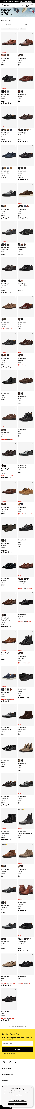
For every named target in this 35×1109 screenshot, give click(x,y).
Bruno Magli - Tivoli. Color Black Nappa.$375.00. (26, 535)
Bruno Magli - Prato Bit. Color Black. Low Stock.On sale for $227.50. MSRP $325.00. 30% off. (26, 610)
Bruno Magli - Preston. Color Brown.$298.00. (26, 86)
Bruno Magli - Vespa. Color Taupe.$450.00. (26, 754)
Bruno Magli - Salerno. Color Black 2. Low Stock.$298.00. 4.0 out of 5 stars (9, 350)
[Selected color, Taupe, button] (2, 319)
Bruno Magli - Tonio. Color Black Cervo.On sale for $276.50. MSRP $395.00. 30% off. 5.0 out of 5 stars (9, 1004)
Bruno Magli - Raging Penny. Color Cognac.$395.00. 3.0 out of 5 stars (9, 610)
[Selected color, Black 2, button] (2, 355)
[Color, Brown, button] (5, 129)
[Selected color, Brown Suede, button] (19, 206)
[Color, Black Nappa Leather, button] (5, 540)
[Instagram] (4, 1062)
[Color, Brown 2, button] (8, 129)
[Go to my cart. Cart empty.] (27, 5)
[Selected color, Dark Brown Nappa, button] (2, 540)
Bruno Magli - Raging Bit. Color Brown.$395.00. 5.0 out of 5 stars (9, 789)
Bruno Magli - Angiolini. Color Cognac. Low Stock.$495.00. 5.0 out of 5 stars (26, 896)
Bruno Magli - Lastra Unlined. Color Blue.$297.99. (9, 163)
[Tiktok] (10, 1062)
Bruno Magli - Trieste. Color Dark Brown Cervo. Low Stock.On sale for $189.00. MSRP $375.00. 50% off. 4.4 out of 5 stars (9, 460)
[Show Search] (23, 5)
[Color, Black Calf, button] (8, 55)
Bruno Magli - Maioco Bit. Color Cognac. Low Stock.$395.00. (9, 498)
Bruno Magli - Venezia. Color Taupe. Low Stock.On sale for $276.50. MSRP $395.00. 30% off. (9, 313)
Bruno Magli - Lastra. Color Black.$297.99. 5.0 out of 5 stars (26, 163)
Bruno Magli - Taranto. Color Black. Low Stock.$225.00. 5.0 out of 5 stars (9, 124)
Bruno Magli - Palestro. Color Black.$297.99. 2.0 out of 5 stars (9, 201)
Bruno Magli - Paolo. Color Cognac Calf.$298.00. (26, 49)
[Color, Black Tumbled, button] (5, 866)
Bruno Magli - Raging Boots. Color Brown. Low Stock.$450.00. (26, 719)
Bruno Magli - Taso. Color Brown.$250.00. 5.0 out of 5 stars (26, 124)
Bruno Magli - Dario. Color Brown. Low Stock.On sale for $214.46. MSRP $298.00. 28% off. (26, 498)
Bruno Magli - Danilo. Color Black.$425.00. (9, 754)
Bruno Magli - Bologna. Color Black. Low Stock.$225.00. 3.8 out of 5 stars (9, 86)
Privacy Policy (17, 1095)
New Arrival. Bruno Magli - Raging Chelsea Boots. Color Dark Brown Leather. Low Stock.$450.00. (26, 824)
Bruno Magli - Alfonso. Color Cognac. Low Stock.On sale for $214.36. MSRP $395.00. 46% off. (26, 350)
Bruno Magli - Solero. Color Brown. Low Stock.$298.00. (9, 647)
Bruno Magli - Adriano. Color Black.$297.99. (26, 238)
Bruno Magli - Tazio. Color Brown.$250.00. (26, 387)
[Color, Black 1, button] (22, 168)
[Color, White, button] (22, 938)
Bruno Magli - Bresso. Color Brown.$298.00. (26, 313)
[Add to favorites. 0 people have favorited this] (15, 33)
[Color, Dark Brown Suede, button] (22, 866)
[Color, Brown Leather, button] (5, 938)
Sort (26, 24)
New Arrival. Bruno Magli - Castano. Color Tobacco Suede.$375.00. (9, 860)
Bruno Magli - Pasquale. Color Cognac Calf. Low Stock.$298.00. (9, 49)
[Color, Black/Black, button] (5, 429)
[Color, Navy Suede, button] (5, 244)
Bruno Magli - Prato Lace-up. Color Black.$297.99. (26, 275)
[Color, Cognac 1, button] (22, 578)
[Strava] (15, 1062)
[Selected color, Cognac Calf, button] (2, 55)
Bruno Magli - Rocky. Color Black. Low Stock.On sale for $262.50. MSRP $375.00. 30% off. (26, 969)
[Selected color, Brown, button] (19, 91)
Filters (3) (10, 24)
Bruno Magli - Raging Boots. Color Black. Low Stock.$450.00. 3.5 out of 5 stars (9, 824)
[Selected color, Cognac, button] (19, 355)
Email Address (7, 1043)
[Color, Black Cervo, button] (5, 466)
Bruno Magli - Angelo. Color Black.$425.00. (9, 572)
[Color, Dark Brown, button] (5, 91)
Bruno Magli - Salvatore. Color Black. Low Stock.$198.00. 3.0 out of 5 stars (26, 933)
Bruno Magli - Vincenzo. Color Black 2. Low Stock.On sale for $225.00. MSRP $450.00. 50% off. (26, 647)
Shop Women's (21, 15)
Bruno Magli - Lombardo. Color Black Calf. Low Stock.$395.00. (9, 238)
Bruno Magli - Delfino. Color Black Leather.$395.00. (9, 933)
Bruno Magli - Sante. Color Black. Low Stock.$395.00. (26, 789)
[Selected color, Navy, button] (2, 689)
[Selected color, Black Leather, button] (2, 938)
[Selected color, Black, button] (2, 91)
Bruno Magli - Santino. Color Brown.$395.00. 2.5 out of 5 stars (9, 275)
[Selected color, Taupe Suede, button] (2, 429)
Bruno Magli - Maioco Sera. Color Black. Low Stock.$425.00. (26, 460)
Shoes (3, 29)
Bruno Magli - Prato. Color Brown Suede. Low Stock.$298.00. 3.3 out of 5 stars (26, 201)
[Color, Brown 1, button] (27, 129)
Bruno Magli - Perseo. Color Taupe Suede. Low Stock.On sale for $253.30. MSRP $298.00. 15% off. (9, 423)
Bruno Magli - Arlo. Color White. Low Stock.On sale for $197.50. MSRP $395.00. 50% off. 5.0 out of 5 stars (9, 969)
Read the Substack (26, 1)
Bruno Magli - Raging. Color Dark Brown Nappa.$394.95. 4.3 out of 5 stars (9, 535)
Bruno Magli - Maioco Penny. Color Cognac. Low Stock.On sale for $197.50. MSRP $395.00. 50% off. (26, 572)
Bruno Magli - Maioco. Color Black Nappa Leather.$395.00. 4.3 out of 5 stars (26, 684)
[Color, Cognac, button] (5, 355)
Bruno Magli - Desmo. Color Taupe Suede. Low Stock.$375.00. (26, 860)
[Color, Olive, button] (5, 319)
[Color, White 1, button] (5, 689)
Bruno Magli (12, 29)
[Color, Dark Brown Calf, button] (5, 55)
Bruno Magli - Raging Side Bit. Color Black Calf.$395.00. (9, 719)
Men (22, 29)
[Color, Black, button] (22, 91)
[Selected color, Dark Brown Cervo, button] (2, 466)
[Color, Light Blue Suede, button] (8, 168)
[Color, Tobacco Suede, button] (5, 902)
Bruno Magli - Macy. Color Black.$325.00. (26, 423)
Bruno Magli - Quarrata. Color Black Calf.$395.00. (9, 896)
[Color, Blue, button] (10, 129)
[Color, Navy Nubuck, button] (8, 91)
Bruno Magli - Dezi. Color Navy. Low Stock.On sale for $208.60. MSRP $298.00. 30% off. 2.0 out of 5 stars (9, 684)
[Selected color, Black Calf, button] (2, 244)
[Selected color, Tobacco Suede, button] (2, 866)
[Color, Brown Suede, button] (8, 244)
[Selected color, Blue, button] (2, 168)
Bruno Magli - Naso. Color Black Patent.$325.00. (9, 387)
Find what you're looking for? (17, 1026)
